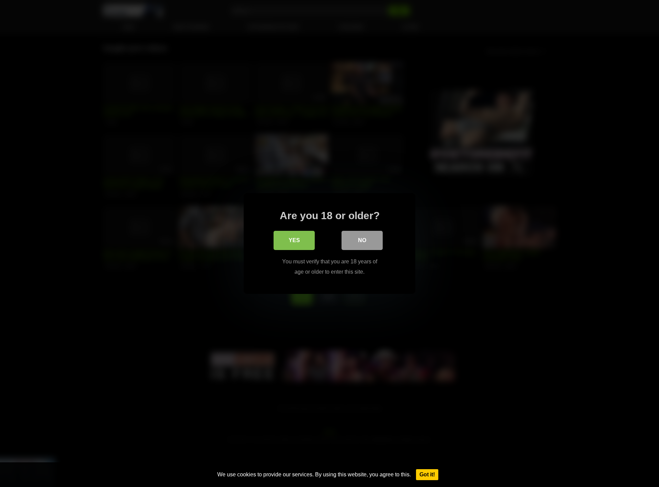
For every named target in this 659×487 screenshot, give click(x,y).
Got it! (427, 474)
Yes (294, 240)
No (362, 240)
